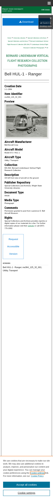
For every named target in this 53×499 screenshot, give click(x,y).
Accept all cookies (26, 484)
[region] (26, 477)
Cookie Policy (37, 476)
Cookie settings (37, 473)
